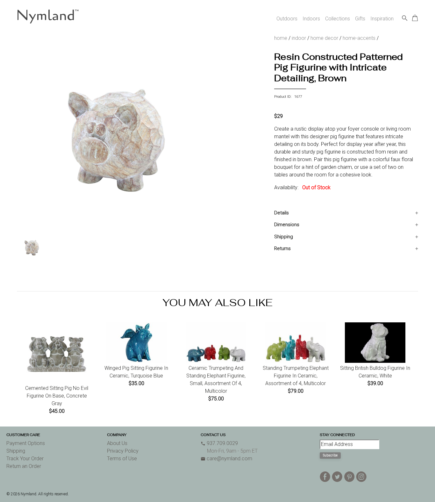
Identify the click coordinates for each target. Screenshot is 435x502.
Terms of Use (122, 458)
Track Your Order (25, 458)
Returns (282, 248)
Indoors (311, 19)
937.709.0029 (219, 443)
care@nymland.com (226, 458)
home (280, 38)
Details (281, 213)
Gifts (360, 19)
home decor (324, 38)
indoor (299, 38)
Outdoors (286, 19)
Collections (337, 19)
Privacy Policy (123, 451)
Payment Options (25, 443)
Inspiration (382, 19)
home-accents (359, 38)
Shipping (283, 237)
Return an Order (23, 466)
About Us (117, 443)
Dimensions (286, 224)
